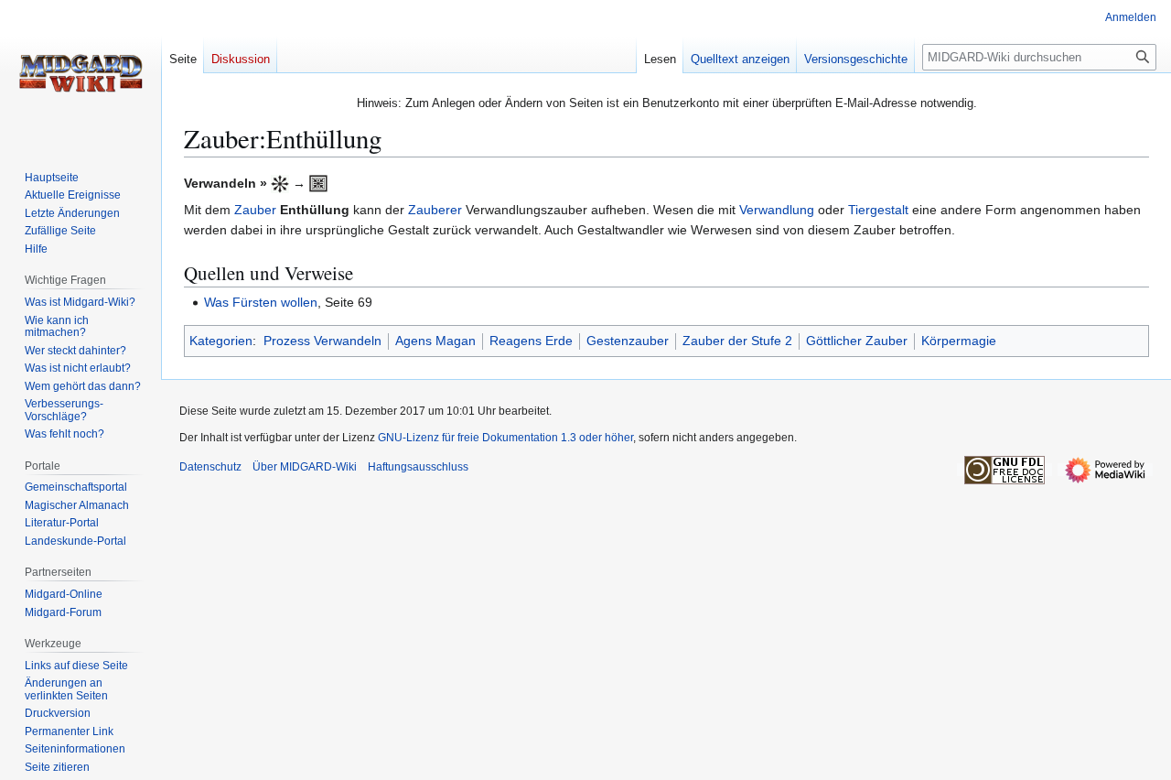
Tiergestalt (878, 209)
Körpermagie (958, 340)
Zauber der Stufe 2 (737, 340)
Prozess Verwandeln (322, 340)
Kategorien (220, 340)
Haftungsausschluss (418, 466)
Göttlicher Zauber (857, 340)
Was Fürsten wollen (260, 302)
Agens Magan (435, 340)
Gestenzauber (627, 340)
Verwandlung (776, 209)
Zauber (255, 209)
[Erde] (318, 183)
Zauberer (435, 209)
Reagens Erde (531, 340)
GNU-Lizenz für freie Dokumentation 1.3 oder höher (505, 437)
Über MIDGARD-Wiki (304, 466)
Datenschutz (210, 466)
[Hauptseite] (80, 73)
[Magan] (280, 183)
